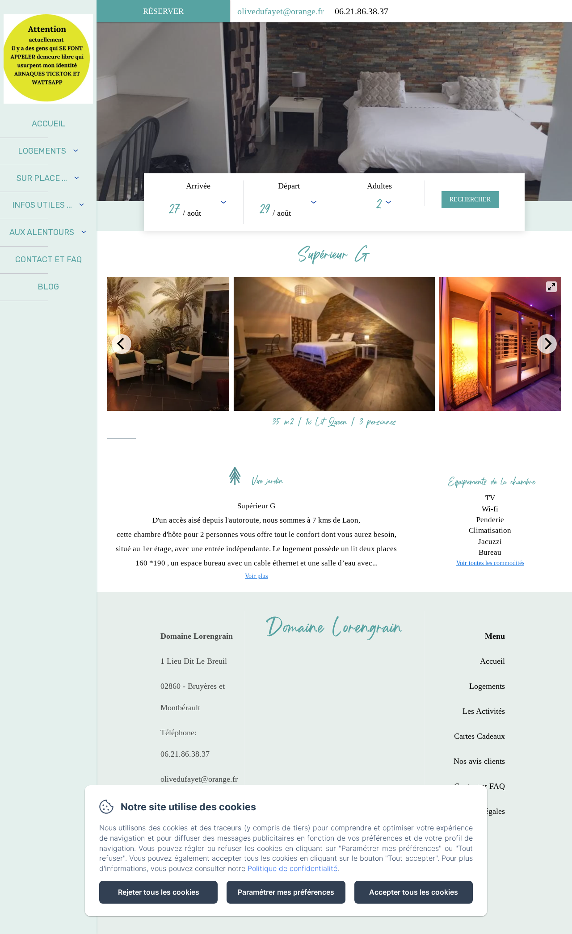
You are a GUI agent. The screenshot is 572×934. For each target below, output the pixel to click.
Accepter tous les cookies (413, 892)
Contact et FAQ (48, 259)
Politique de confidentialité (292, 868)
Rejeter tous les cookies (158, 892)
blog (48, 287)
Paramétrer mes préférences (286, 892)
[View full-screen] (551, 286)
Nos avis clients (479, 761)
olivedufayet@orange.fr (280, 11)
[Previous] (121, 344)
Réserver (163, 11)
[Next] (547, 344)
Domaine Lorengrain (334, 626)
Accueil (48, 124)
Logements (487, 686)
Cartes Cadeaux (479, 736)
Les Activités (484, 711)
